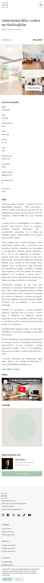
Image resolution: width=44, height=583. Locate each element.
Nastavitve (19, 579)
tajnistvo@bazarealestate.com (12, 509)
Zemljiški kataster (7, 565)
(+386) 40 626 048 (22, 465)
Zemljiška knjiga (7, 562)
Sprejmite (7, 579)
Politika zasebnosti (8, 535)
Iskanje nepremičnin (8, 551)
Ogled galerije (33, 88)
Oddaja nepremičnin (9, 548)
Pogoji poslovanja (8, 532)
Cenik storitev (6, 528)
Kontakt (23, 474)
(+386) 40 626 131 (8, 506)
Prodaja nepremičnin (9, 545)
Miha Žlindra (20, 459)
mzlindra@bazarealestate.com (24, 462)
